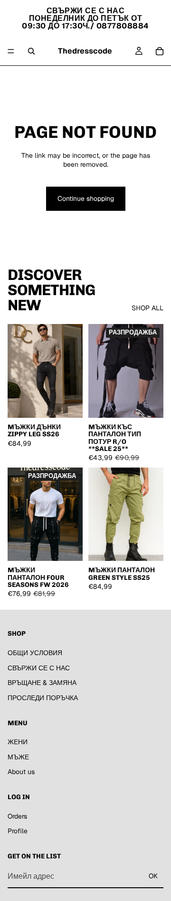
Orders (17, 816)
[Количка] (159, 51)
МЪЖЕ (82, 77)
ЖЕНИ (54, 77)
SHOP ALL (147, 308)
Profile (18, 831)
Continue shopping (85, 198)
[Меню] (11, 51)
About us (113, 77)
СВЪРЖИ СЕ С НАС (39, 668)
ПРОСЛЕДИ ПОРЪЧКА (43, 698)
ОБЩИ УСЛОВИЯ (35, 653)
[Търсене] (31, 51)
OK (153, 876)
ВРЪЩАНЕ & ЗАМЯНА (42, 682)
